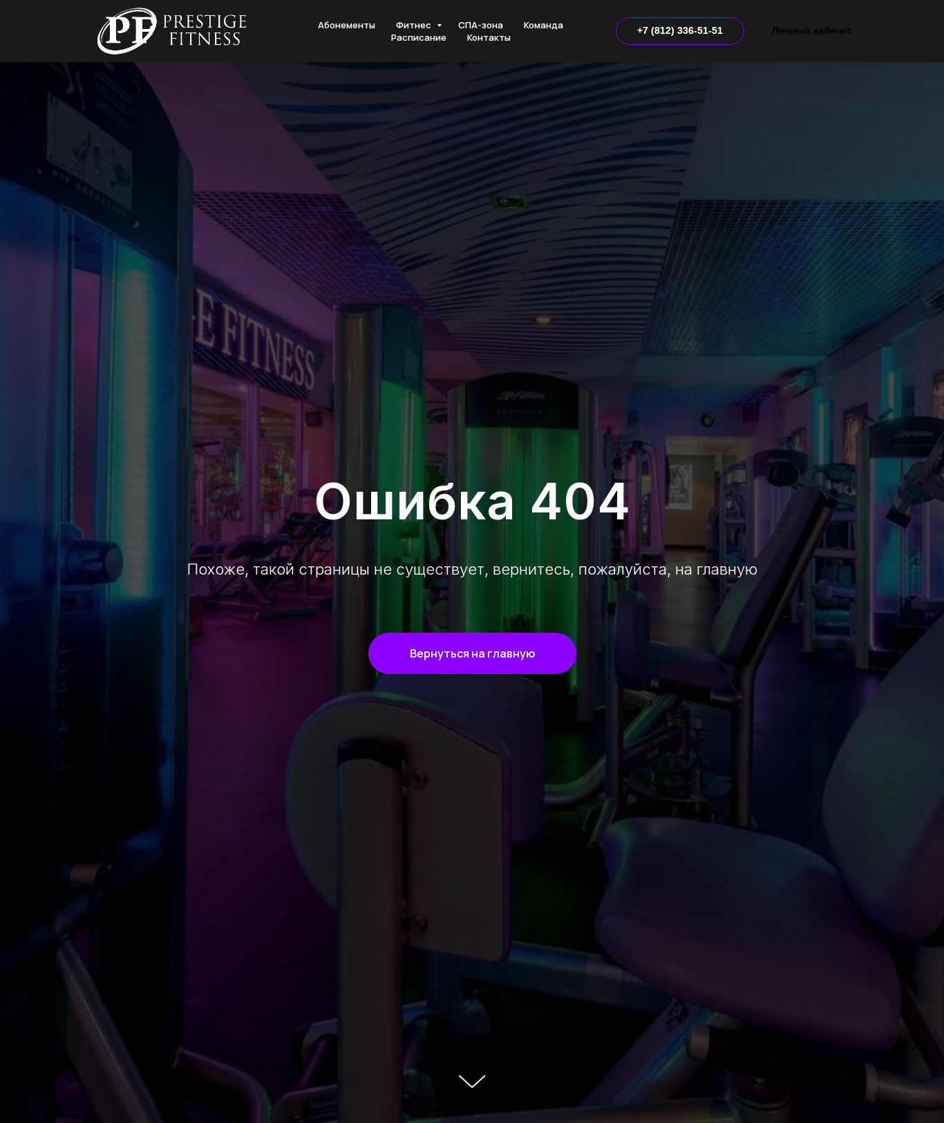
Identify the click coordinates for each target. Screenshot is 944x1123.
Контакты (489, 37)
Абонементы (346, 25)
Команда (543, 25)
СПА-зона (480, 25)
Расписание (418, 37)
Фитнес (414, 25)
